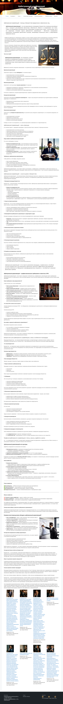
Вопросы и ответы (49, 16)
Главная (7, 16)
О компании (12, 16)
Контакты (55, 16)
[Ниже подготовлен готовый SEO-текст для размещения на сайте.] (50, 593)
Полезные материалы (38, 16)
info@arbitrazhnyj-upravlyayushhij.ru (11, 696)
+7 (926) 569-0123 (8, 697)
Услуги (19, 16)
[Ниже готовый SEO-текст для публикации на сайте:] (23, 649)
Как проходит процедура (28, 16)
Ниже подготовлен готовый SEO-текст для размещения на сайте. (52, 599)
